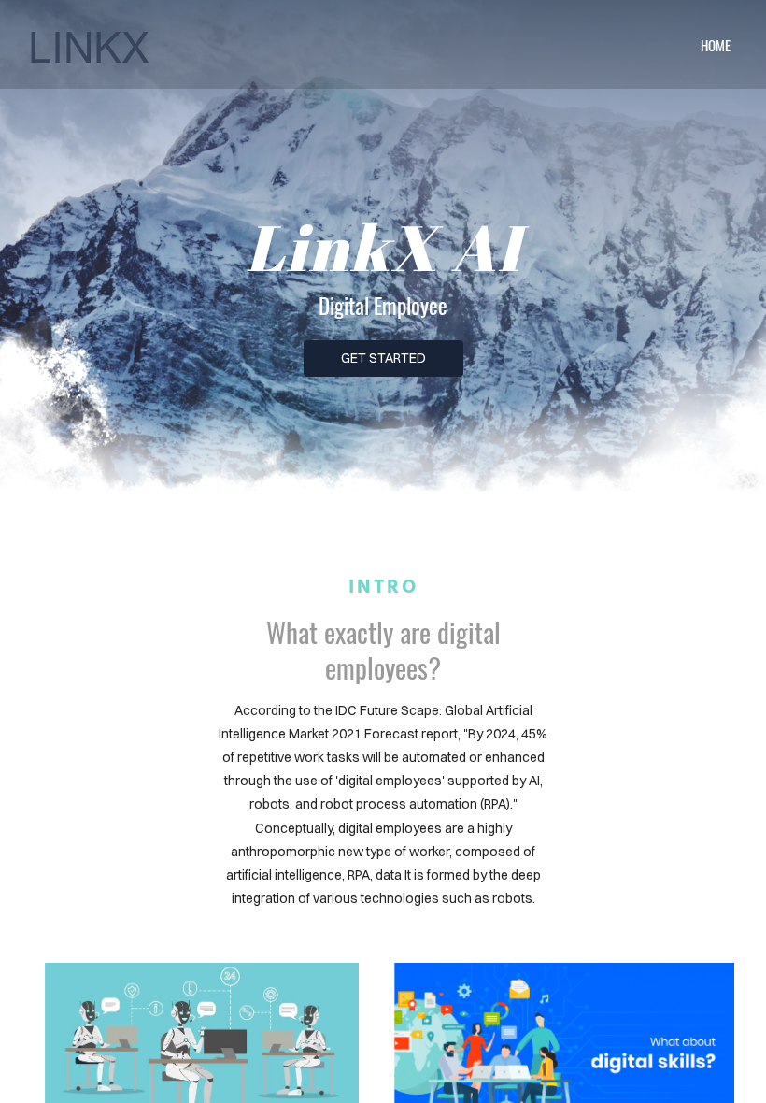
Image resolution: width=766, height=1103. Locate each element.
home (716, 45)
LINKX (88, 44)
